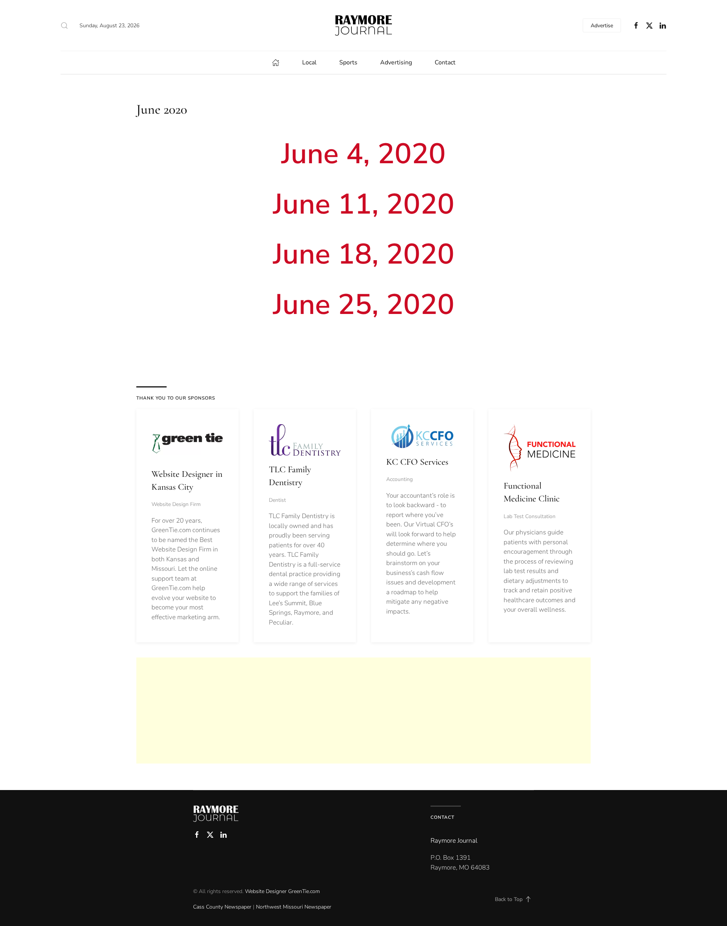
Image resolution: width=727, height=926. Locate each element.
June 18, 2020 (363, 254)
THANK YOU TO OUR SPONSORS (175, 398)
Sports (348, 62)
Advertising (396, 62)
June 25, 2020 (363, 304)
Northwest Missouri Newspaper (293, 906)
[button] (64, 25)
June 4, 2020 (363, 153)
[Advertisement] (363, 710)
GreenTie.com (304, 891)
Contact (445, 62)
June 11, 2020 (363, 204)
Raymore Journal (454, 840)
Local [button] (309, 62)
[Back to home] (363, 25)
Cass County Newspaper (222, 906)
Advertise (602, 25)
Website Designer (266, 891)
